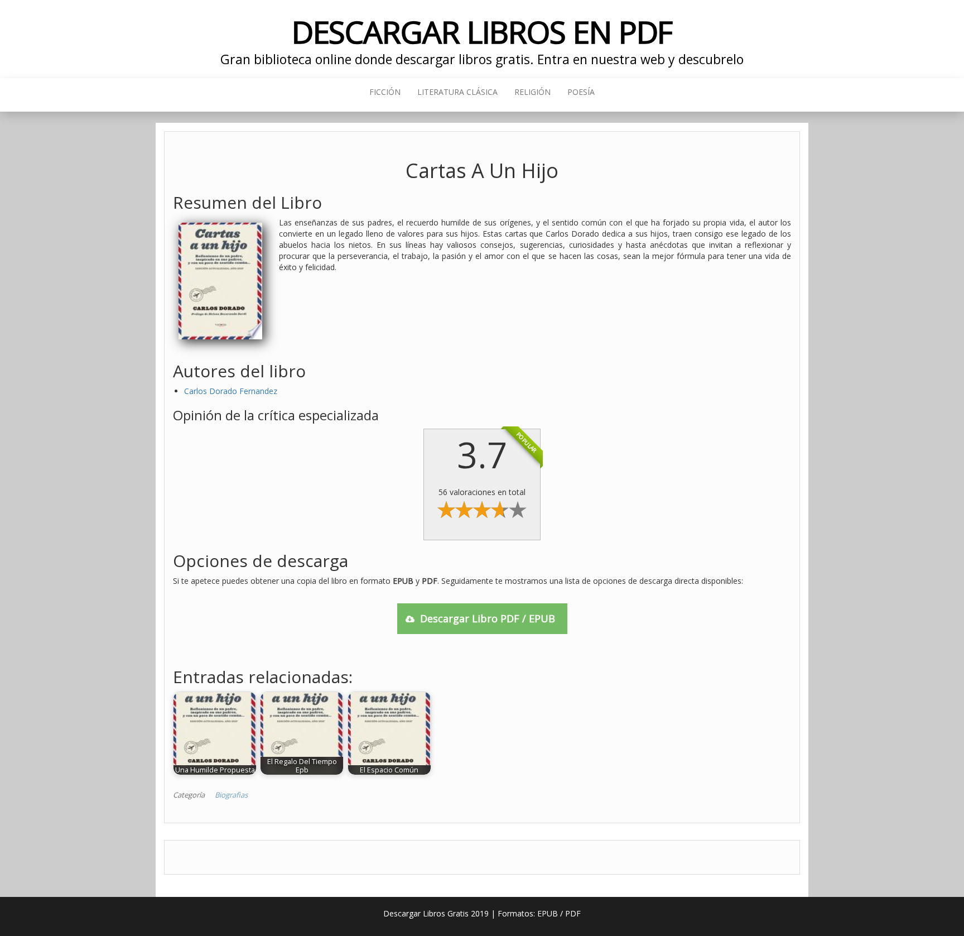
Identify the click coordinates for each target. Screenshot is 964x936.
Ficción (385, 92)
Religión (532, 92)
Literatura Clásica (457, 92)
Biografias (231, 795)
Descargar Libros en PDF (482, 31)
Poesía (581, 92)
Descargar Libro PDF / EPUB (487, 618)
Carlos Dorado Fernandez (230, 391)
